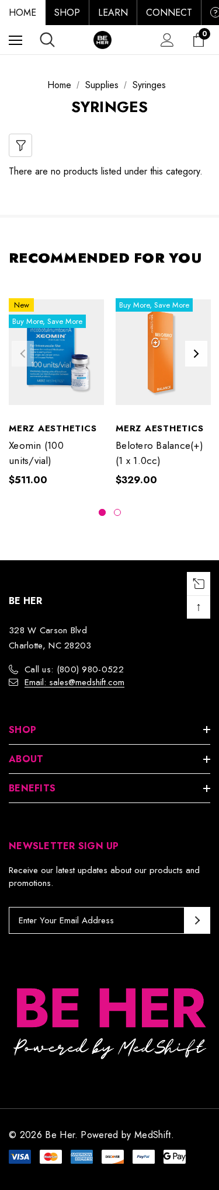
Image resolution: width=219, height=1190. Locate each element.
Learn (113, 12)
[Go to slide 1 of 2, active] (102, 512)
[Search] (47, 39)
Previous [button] (23, 354)
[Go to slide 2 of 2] (117, 512)
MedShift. (154, 1135)
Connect (169, 12)
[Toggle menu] (15, 40)
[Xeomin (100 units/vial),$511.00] (56, 352)
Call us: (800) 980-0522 (74, 669)
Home (22, 12)
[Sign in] (167, 40)
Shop (67, 12)
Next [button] (196, 354)
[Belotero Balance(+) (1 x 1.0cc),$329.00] (163, 352)
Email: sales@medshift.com (74, 682)
